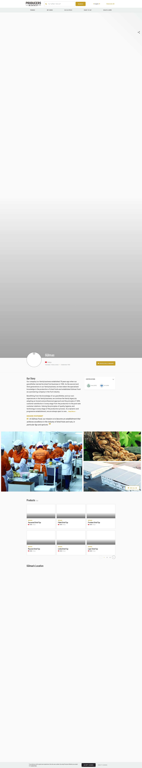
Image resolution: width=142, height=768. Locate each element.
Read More (71, 411)
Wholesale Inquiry (106, 363)
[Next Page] (113, 557)
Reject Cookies (102, 765)
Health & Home (107, 10)
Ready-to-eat (88, 10)
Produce (32, 10)
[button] (99, 379)
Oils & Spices (68, 10)
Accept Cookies (88, 765)
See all (133, 488)
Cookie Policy (34, 765)
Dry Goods (50, 10)
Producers (109, 4)
